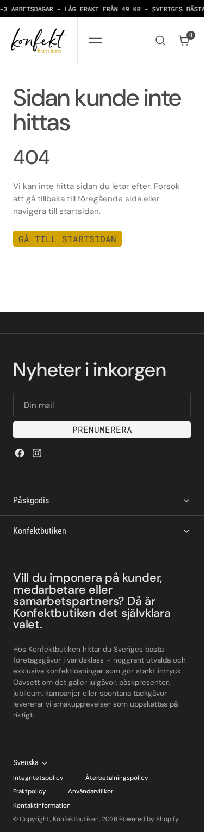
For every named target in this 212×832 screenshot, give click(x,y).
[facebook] (19, 452)
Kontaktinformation (42, 805)
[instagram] (37, 452)
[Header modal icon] (95, 40)
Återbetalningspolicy (116, 777)
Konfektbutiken (76, 819)
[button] (95, 40)
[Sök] (160, 40)
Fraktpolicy (29, 791)
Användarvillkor (90, 791)
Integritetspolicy (38, 777)
